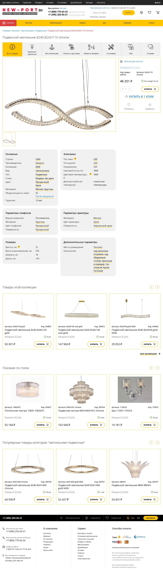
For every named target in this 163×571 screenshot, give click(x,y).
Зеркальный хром (103, 225)
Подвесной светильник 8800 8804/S (131, 485)
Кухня (106, 267)
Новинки (46, 544)
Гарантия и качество (86, 539)
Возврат (38, 2)
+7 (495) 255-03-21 (66, 14)
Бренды (89, 2)
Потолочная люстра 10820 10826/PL (24, 410)
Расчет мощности (45, 196)
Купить (148, 89)
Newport (40, 163)
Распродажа (48, 542)
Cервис (82, 528)
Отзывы (49, 2)
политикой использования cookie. (126, 560)
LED (95, 159)
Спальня (98, 267)
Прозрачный (42, 182)
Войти (157, 2)
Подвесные (40, 30)
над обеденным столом (101, 257)
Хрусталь (48, 189)
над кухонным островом (101, 252)
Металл (39, 189)
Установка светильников (87, 536)
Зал (107, 264)
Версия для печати (133, 62)
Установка (62, 2)
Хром (38, 185)
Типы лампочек (84, 558)
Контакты (101, 2)
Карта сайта (48, 550)
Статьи (80, 556)
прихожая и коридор (103, 262)
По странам (47, 539)
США (38, 159)
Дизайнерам (76, 2)
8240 (38, 166)
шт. (133, 518)
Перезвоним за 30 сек (99, 8)
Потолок (98, 247)
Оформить (150, 518)
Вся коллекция (148, 354)
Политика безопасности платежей (125, 547)
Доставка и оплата (11, 2)
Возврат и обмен (84, 542)
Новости (81, 553)
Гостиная (98, 270)
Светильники (27, 30)
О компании (50, 528)
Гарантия (27, 2)
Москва (63, 8)
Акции (45, 547)
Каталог (10, 23)
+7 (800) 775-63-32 (66, 11)
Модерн (40, 178)
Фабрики (46, 536)
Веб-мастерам (83, 544)
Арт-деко (49, 178)
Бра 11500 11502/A (122, 410)
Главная (7, 30)
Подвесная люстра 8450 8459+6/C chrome (81, 410)
